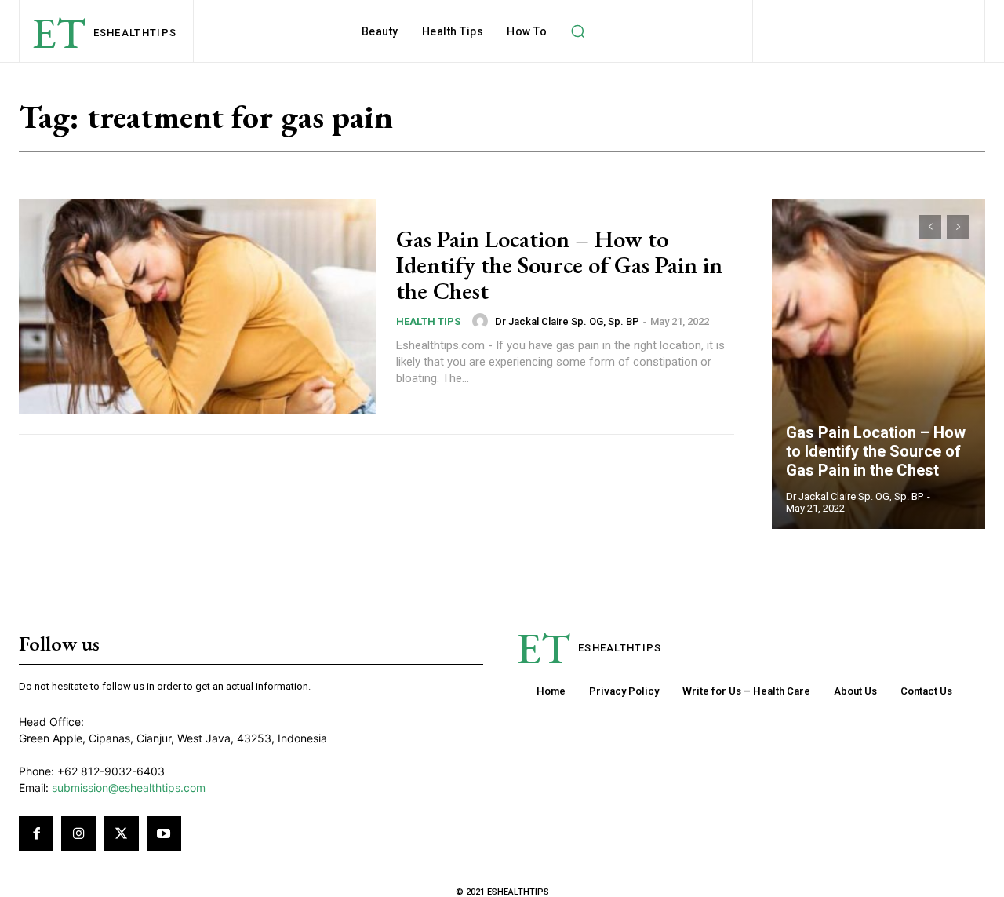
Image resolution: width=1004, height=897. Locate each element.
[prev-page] (930, 227)
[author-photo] (482, 321)
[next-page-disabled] (958, 227)
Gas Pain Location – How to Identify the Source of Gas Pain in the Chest (559, 265)
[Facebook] (36, 833)
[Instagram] (78, 833)
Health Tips (428, 321)
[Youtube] (164, 833)
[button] (577, 31)
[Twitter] (121, 833)
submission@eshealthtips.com (129, 787)
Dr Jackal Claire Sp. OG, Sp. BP (567, 321)
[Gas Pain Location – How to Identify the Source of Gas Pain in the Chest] (197, 306)
